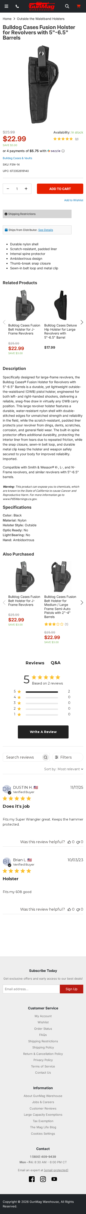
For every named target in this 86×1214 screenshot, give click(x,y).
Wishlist (43, 1022)
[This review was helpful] (69, 842)
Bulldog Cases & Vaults (17, 158)
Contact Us (43, 1072)
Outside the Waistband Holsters (40, 19)
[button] (43, 151)
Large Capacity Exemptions (43, 1114)
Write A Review (43, 732)
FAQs (43, 1035)
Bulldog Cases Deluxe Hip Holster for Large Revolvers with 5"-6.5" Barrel (60, 331)
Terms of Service (43, 1066)
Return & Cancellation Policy (43, 1054)
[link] (65, 139)
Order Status (43, 1028)
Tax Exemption (43, 1121)
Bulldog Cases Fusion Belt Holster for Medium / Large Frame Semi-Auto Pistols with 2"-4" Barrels (60, 607)
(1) (66, 624)
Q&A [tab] (56, 662)
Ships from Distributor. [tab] (30, 230)
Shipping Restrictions (43, 1041)
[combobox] (63, 769)
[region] (42, 692)
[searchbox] (22, 757)
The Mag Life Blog (43, 1127)
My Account (43, 1016)
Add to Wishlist (73, 200)
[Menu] (6, 6)
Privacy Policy (43, 1060)
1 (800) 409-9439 (43, 1156)
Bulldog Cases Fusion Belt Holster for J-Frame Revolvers (24, 329)
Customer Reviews (43, 1108)
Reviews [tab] (35, 663)
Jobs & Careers (43, 1102)
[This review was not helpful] (78, 842)
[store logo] (42, 6)
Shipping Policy (43, 1047)
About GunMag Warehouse (43, 1096)
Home (7, 19)
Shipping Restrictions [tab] (22, 214)
